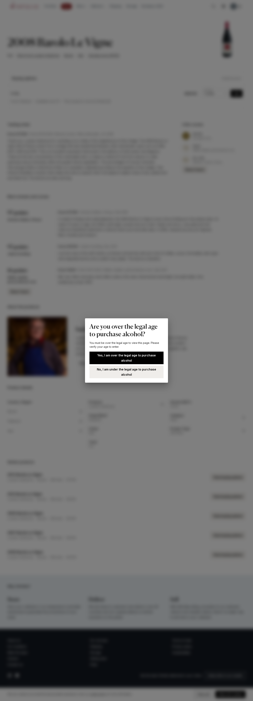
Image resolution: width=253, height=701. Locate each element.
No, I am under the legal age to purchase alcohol (126, 372)
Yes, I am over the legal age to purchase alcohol (126, 357)
